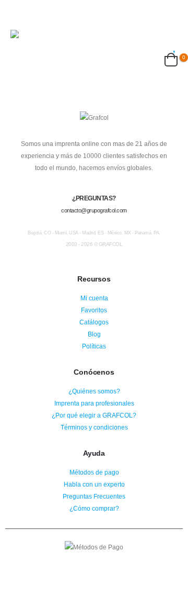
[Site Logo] (44, 39)
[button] (19, 17)
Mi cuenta (94, 298)
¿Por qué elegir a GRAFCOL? (94, 415)
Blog (94, 334)
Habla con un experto (94, 484)
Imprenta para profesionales (94, 403)
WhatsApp (113, 562)
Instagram (94, 562)
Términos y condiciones (94, 427)
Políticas (94, 346)
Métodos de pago (94, 472)
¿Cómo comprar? (94, 508)
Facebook (75, 562)
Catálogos (94, 322)
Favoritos (94, 310)
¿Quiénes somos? (94, 391)
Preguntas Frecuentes (94, 496)
